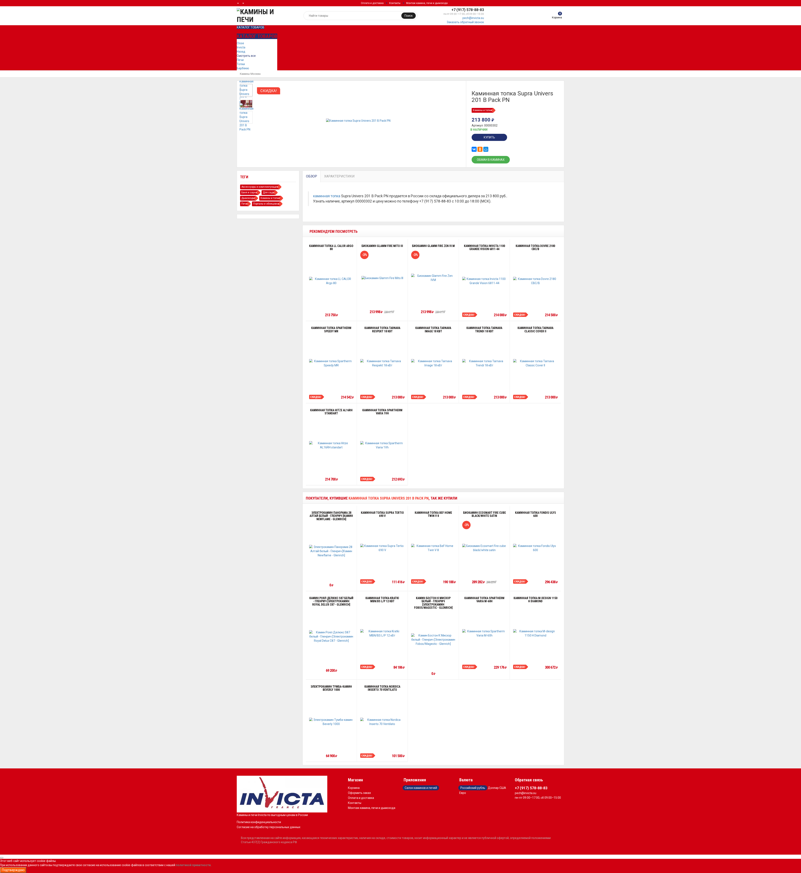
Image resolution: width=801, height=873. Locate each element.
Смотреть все (246, 55)
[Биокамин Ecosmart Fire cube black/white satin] (484, 548)
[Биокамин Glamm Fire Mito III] (382, 278)
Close (240, 43)
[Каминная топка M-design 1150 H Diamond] (535, 633)
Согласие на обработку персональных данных (268, 827)
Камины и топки (482, 110)
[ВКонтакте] (474, 149)
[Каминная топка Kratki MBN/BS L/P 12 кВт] (382, 633)
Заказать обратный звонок (465, 22)
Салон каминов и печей (421, 787)
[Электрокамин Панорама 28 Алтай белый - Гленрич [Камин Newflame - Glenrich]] (331, 551)
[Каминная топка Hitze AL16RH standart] (331, 445)
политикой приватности (193, 865)
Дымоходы (248, 198)
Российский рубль (472, 787)
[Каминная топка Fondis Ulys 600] (535, 548)
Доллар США (497, 787)
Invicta (241, 47)
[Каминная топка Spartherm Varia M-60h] (484, 633)
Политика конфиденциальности (259, 822)
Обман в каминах (491, 159)
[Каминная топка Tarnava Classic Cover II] (535, 363)
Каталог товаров (250, 27)
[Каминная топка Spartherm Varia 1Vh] (382, 445)
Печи (240, 60)
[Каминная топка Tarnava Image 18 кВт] (433, 363)
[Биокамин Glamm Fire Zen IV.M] (433, 278)
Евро (462, 793)
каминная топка (326, 196)
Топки (241, 64)
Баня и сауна (249, 192)
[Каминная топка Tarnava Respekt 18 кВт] (382, 363)
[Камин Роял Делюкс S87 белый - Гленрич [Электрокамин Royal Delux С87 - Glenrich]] (331, 636)
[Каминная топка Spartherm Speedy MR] (331, 363)
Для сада (268, 192)
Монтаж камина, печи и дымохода (427, 3)
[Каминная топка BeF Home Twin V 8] (433, 548)
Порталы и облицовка (266, 203)
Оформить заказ (359, 793)
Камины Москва (250, 73)
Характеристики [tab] (339, 176)
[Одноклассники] (479, 149)
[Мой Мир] (485, 149)
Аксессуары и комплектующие (259, 186)
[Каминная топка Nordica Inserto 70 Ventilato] (382, 722)
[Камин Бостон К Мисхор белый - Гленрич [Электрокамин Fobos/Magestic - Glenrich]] (433, 639)
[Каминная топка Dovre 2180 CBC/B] (535, 281)
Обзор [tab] (311, 176)
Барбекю (243, 68)
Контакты (394, 3)
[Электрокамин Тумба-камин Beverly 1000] (331, 722)
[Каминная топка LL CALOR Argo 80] (331, 281)
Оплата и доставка (372, 3)
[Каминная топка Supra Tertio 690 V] (382, 548)
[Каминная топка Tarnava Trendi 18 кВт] (484, 363)
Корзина (354, 787)
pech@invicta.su (473, 18)
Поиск (408, 15)
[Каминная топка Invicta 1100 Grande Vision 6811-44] (484, 281)
